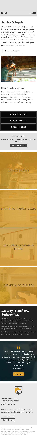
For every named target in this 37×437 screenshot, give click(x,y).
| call (5, 13)
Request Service (12, 51)
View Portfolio (18, 145)
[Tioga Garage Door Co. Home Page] (18, 5)
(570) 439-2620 (8, 404)
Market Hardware (18, 434)
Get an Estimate (8, 420)
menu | (31, 13)
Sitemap (25, 434)
